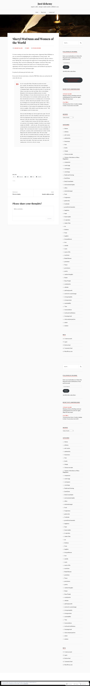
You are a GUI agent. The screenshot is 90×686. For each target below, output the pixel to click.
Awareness (67, 141)
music (65, 248)
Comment (49, 218)
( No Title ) (65, 102)
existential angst (68, 191)
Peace (65, 264)
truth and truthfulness (69, 313)
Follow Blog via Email (70, 51)
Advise (66, 128)
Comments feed (68, 348)
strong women (36, 48)
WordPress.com (68, 351)
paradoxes (67, 261)
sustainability (67, 303)
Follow (66, 67)
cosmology (67, 172)
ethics (65, 188)
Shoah (65, 277)
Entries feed (67, 345)
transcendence (68, 309)
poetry (66, 271)
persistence (67, 268)
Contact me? (52, 12)
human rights (67, 216)
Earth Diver (67, 178)
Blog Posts (43, 12)
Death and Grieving (69, 175)
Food (65, 194)
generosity (67, 200)
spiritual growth (68, 290)
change (66, 151)
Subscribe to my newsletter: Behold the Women (73, 80)
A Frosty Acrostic (67, 94)
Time (65, 306)
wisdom (66, 325)
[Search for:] (73, 43)
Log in (65, 342)
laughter (66, 236)
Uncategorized (68, 316)
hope (65, 213)
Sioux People (67, 281)
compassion (67, 162)
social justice (67, 284)
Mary (27, 48)
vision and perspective (69, 319)
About (36, 12)
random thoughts (68, 274)
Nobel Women (67, 258)
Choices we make (68, 154)
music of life (67, 252)
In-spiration (67, 220)
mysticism (66, 255)
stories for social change (70, 293)
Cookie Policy (25, 683)
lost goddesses (68, 239)
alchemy (66, 131)
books (65, 147)
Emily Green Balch (68, 181)
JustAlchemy (45, 3)
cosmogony (67, 168)
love (65, 242)
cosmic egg (67, 165)
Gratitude (66, 204)
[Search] (81, 43)
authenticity (67, 138)
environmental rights (69, 184)
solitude (66, 287)
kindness (66, 229)
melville (66, 245)
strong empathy (68, 297)
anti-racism (67, 135)
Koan (65, 232)
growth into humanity (69, 207)
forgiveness (67, 197)
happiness (66, 210)
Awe (65, 144)
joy (65, 226)
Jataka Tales (67, 223)
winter (66, 322)
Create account (68, 338)
